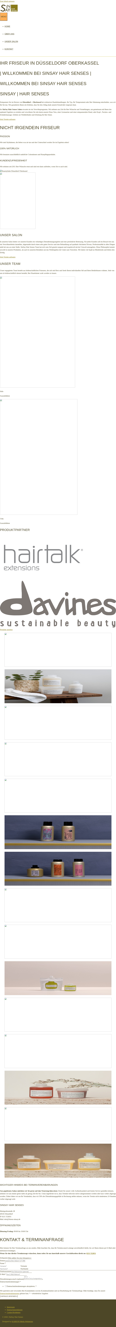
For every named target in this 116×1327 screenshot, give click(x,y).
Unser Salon (11, 41)
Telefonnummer (5, 1272)
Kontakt (9, 49)
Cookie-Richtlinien (13, 1312)
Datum (2, 1261)
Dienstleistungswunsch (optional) (12, 1279)
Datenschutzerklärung (14, 1310)
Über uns (9, 34)
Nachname (24, 1269)
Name (3, 1263)
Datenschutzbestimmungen (10, 1282)
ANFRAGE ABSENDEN (9, 1296)
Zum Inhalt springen (7, 1)
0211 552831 (91, 1253)
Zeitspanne (4, 1258)
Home (7, 26)
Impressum (11, 1307)
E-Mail (3, 1274)
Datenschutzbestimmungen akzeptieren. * (21, 1286)
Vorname (24, 1266)
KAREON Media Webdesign (22, 1321)
